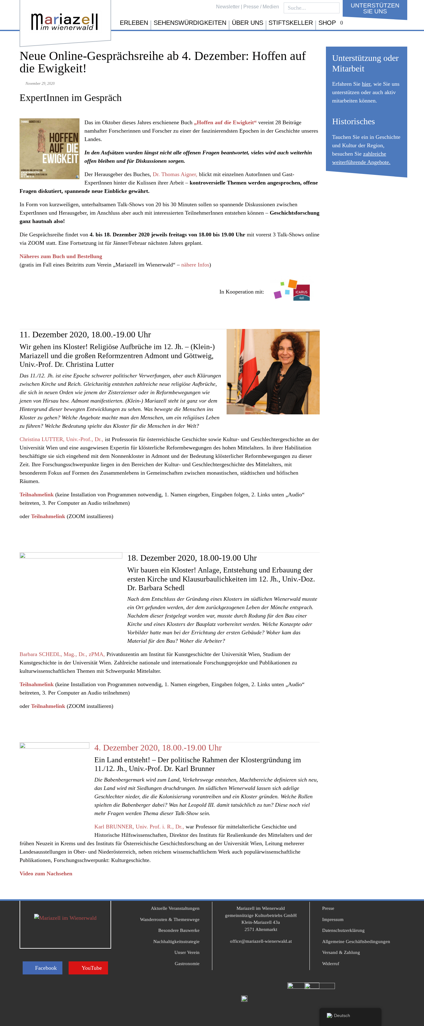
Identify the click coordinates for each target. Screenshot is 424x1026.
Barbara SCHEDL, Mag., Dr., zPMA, (62, 654)
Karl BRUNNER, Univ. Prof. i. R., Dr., (139, 826)
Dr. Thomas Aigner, (175, 174)
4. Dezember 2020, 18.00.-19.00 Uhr (158, 747)
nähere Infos (195, 265)
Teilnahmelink (37, 494)
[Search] (333, 8)
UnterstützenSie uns (375, 8)
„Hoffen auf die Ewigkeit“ (225, 122)
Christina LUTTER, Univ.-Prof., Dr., (61, 439)
